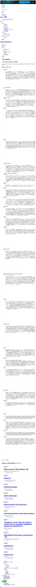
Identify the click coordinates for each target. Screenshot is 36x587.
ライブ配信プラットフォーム (8, 29)
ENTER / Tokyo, (7, 556)
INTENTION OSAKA (10, 487)
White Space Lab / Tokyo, (8, 515)
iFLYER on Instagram (7, 577)
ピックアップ (6, 26)
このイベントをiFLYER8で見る (24, 2)
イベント (3, 11)
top (0, 586)
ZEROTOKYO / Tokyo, (8, 497)
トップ (3, 44)
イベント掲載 (6, 31)
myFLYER (3, 14)
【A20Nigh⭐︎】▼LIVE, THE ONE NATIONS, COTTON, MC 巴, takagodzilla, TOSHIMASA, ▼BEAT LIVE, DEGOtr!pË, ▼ (18, 524)
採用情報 (7, 573)
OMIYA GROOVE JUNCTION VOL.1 (15, 504)
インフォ (7, 569)
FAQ (6, 570)
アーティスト (8, 565)
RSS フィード (6, 579)
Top (2, 39)
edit (5, 14)
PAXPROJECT (8, 546)
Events (3, 23)
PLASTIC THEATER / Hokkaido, (9, 480)
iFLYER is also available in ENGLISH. (7, 19)
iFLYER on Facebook (7, 576)
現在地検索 (5, 30)
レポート (5, 37)
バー (3, 12)
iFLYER (5, 561)
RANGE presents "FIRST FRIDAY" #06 (16, 469)
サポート (7, 571)
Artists (3, 32)
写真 (3, 13)
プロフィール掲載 (6, 34)
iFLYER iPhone (6, 583)
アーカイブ (5, 36)
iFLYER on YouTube (7, 578)
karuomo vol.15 (8, 554)
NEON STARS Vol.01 (10, 495)
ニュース (3, 47)
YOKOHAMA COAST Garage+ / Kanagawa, (11, 471)
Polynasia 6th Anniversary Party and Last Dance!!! (19, 513)
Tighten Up (7, 478)
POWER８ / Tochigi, (8, 528)
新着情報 (32, 2)
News (3, 35)
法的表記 (7, 572)
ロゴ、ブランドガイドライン (10, 574)
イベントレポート (6, 27)
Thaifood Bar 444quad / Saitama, (9, 506)
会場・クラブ (6, 28)
